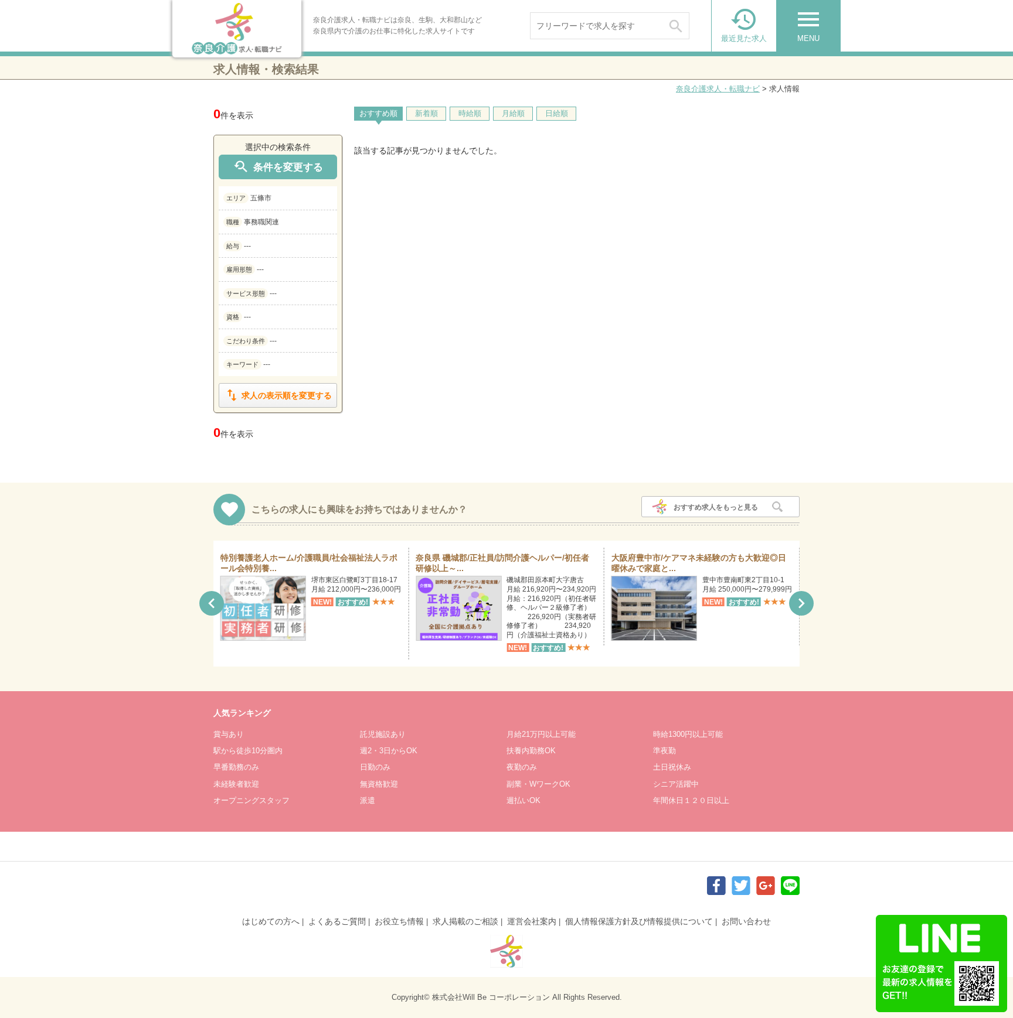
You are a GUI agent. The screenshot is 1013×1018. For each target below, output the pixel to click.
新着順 (426, 113)
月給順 (513, 113)
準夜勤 (664, 750)
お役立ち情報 (399, 921)
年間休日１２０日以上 (691, 800)
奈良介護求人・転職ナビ (718, 88)
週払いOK (523, 800)
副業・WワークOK (538, 784)
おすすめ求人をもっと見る (716, 507)
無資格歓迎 (379, 784)
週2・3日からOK (388, 750)
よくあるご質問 (337, 921)
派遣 (367, 800)
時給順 (469, 113)
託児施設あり (383, 734)
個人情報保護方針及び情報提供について (639, 921)
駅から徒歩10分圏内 (248, 750)
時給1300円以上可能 (688, 734)
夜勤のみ (521, 767)
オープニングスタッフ (251, 800)
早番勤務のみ (236, 767)
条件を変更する (278, 167)
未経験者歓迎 (236, 784)
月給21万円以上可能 (541, 734)
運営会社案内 (531, 921)
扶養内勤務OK (531, 750)
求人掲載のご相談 (465, 921)
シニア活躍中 (676, 784)
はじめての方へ (271, 921)
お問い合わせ (746, 921)
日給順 (556, 113)
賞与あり (228, 734)
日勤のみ (375, 767)
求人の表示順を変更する (278, 395)
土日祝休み (672, 767)
